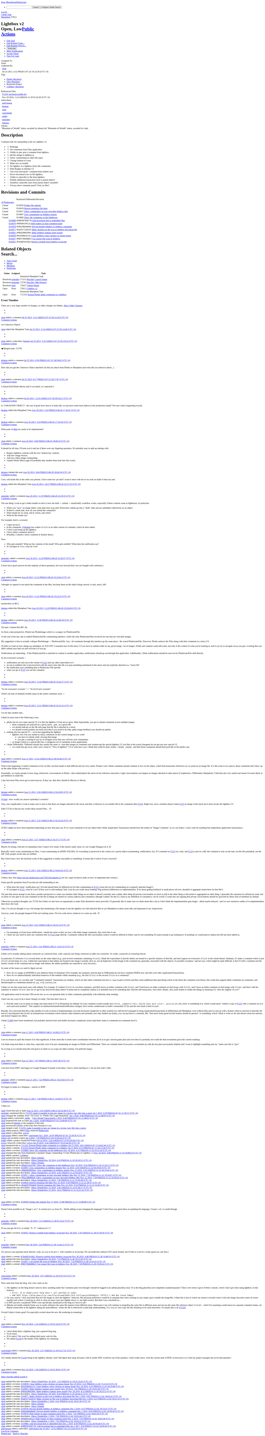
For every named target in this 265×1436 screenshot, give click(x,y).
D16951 (12, 242)
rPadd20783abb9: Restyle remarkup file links (41, 1185)
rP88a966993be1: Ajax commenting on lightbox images (45, 1170)
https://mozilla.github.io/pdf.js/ (14, 1377)
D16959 (12, 236)
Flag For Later (13, 56)
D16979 (12, 223)
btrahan (5, 106)
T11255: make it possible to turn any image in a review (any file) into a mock (58, 1113)
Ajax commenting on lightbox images (40, 214)
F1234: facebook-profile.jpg (14, 94)
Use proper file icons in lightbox (46, 239)
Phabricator (43, 1130)
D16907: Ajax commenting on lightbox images (41, 1168)
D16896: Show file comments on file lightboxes (42, 1150)
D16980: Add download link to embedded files (41, 1423)
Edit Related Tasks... (16, 43)
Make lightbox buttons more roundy (47, 232)
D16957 (12, 239)
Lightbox (24, 1155)
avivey (26, 1133)
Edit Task (11, 41)
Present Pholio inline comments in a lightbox (47, 294)
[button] (6, 2)
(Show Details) (37, 1158)
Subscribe (12, 48)
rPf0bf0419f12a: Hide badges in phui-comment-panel (44, 1419)
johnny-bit (5, 1138)
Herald (4, 1118)
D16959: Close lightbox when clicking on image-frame (45, 1384)
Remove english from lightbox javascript (49, 242)
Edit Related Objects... (16, 46)
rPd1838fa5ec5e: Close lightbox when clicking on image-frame (48, 1386)
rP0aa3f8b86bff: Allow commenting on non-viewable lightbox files (50, 1178)
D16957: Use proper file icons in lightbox (39, 1261)
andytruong (7, 103)
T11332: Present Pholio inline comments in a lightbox (44, 1145)
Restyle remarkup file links (35, 208)
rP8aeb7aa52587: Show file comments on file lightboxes (45, 1165)
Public (28, 28)
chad (4, 68)
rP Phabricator (8, 202)
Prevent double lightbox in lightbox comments (52, 226)
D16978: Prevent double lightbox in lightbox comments (45, 1409)
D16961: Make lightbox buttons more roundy (41, 1389)
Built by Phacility (20, 1433)
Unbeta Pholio (33, 285)
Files (27, 1130)
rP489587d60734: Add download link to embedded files (45, 1426)
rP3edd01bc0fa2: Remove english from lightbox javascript (46, 1256)
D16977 (12, 229)
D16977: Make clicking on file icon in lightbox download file (48, 1396)
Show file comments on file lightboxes (41, 217)
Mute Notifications (15, 51)
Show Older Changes (73, 305)
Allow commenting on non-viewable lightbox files (46, 211)
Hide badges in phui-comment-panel (46, 223)
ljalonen (5, 123)
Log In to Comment (9, 1431)
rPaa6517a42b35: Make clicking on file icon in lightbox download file (51, 1399)
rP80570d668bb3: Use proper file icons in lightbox (43, 1264)
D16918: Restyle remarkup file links (37, 1182)
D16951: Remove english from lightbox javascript (43, 1233)
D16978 (12, 226)
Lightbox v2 (32, 288)
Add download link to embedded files (48, 220)
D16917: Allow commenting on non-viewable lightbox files (47, 1175)
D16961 (12, 232)
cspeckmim (7, 113)
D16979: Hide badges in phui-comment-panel (41, 1414)
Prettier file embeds (32, 205)
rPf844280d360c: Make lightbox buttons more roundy (44, 1391)
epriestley (6, 119)
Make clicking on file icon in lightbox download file (54, 229)
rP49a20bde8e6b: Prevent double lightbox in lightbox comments (49, 1411)
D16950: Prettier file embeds (33, 1202)
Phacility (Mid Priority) (37, 282)
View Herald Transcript (42, 1118)
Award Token (13, 53)
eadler (4, 116)
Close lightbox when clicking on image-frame (51, 236)
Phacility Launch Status (37, 279)
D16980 (12, 220)
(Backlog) (17, 79)
